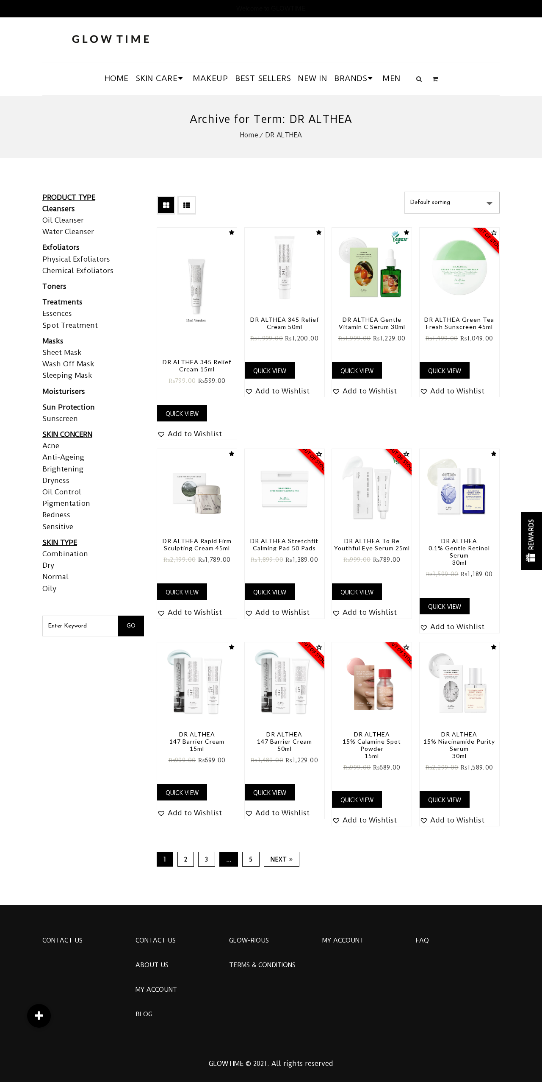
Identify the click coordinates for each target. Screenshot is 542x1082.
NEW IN (312, 78)
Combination (65, 553)
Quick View (182, 413)
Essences (57, 313)
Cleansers (58, 208)
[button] (189, 434)
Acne (50, 445)
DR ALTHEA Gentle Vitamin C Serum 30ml (372, 323)
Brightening (62, 469)
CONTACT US (62, 940)
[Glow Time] (110, 38)
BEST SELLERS (263, 78)
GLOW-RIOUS (249, 940)
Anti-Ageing (63, 457)
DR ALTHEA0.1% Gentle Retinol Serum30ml (459, 551)
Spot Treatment (70, 325)
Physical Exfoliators (76, 259)
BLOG (144, 1014)
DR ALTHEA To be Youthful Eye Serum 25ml (372, 544)
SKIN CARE (157, 78)
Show (531, 541)
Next (279, 859)
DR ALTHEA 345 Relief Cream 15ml (197, 365)
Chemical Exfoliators (77, 270)
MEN (392, 78)
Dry (48, 565)
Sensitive (57, 526)
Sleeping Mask (67, 375)
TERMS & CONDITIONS (262, 965)
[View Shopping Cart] (435, 79)
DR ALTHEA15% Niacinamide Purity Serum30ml (459, 745)
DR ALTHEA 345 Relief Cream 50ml (284, 323)
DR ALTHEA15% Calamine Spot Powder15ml (372, 745)
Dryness (55, 480)
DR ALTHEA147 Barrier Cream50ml (284, 741)
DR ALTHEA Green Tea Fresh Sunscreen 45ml (459, 323)
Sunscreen (60, 418)
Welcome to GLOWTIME (271, 8)
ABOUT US (152, 965)
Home (249, 135)
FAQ (422, 940)
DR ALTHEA (283, 135)
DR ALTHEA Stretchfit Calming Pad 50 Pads (284, 544)
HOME (117, 78)
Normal (55, 576)
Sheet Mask (62, 352)
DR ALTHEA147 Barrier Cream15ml (196, 741)
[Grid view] (166, 205)
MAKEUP (210, 78)
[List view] (186, 205)
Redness (56, 514)
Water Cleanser (68, 231)
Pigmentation (66, 503)
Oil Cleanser (63, 220)
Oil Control (61, 492)
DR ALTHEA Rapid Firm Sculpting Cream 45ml (197, 544)
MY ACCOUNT (156, 989)
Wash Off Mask (68, 364)
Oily (49, 588)
